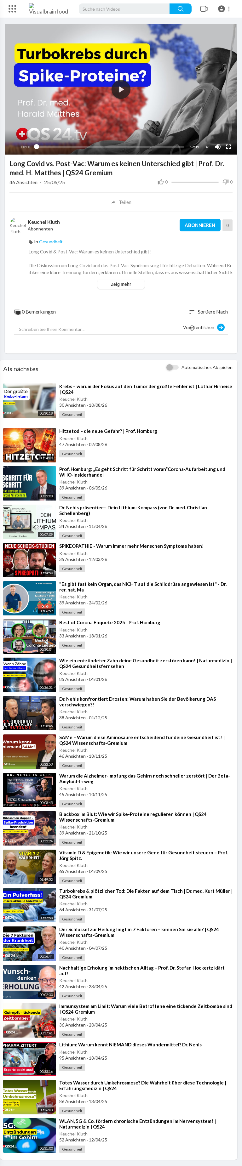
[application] (121, 89)
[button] (224, 9)
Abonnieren (200, 225)
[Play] (13, 147)
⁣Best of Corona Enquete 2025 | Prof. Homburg (109, 622)
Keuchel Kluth (44, 222)
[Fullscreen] (228, 147)
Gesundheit (51, 241)
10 (207, 146)
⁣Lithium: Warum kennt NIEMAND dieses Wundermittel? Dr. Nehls (130, 1044)
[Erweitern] (12, 8)
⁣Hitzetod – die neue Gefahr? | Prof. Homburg (108, 431)
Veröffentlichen (200, 327)
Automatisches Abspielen (207, 367)
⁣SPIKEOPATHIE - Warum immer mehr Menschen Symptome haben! (131, 546)
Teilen (125, 202)
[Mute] (218, 147)
